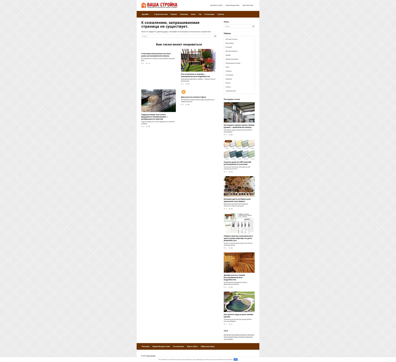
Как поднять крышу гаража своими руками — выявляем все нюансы (239, 126)
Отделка (228, 71)
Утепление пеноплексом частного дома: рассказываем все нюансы (156, 55)
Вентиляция (230, 43)
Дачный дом (243, 334)
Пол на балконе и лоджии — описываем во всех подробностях (195, 75)
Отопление (209, 14)
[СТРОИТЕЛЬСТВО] (239, 272)
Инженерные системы (233, 63)
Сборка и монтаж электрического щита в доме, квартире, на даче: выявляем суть (238, 238)
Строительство (161, 14)
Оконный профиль (232, 337)
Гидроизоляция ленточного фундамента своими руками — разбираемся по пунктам (154, 116)
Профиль (230, 339)
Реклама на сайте (216, 5)
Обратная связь (247, 5)
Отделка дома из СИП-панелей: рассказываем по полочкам (237, 163)
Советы (220, 14)
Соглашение (178, 346)
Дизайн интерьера (232, 59)
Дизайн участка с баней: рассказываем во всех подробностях (234, 277)
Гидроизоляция (235, 334)
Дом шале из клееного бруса (193, 97)
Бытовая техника (231, 39)
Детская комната (231, 51)
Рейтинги (229, 79)
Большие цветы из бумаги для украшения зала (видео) (237, 200)
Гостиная (229, 47)
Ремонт (174, 14)
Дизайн (145, 14)
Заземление (250, 334)
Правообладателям (232, 5)
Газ (200, 14)
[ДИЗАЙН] (239, 121)
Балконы (184, 14)
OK (236, 359)
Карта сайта (192, 346)
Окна (193, 14)
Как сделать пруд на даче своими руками (238, 315)
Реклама (145, 346)
